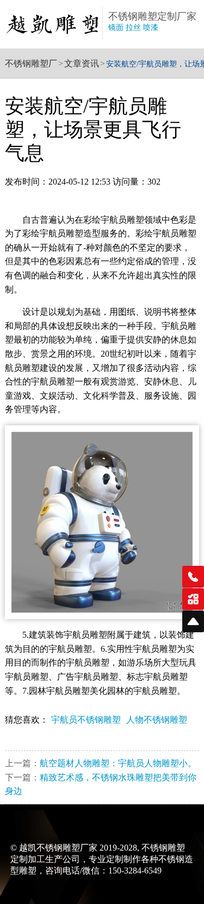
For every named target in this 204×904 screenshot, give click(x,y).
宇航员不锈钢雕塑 (86, 719)
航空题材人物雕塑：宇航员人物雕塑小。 (118, 763)
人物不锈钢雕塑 (156, 719)
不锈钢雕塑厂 (31, 63)
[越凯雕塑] (53, 23)
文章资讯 (81, 63)
